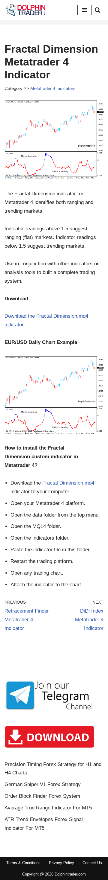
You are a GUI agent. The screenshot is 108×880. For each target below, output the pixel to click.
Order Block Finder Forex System (42, 796)
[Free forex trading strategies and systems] (25, 10)
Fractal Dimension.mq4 (68, 483)
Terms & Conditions (23, 863)
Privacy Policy (61, 863)
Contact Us (92, 863)
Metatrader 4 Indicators (53, 88)
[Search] (97, 10)
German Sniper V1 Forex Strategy (42, 784)
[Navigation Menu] (84, 10)
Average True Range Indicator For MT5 (48, 808)
